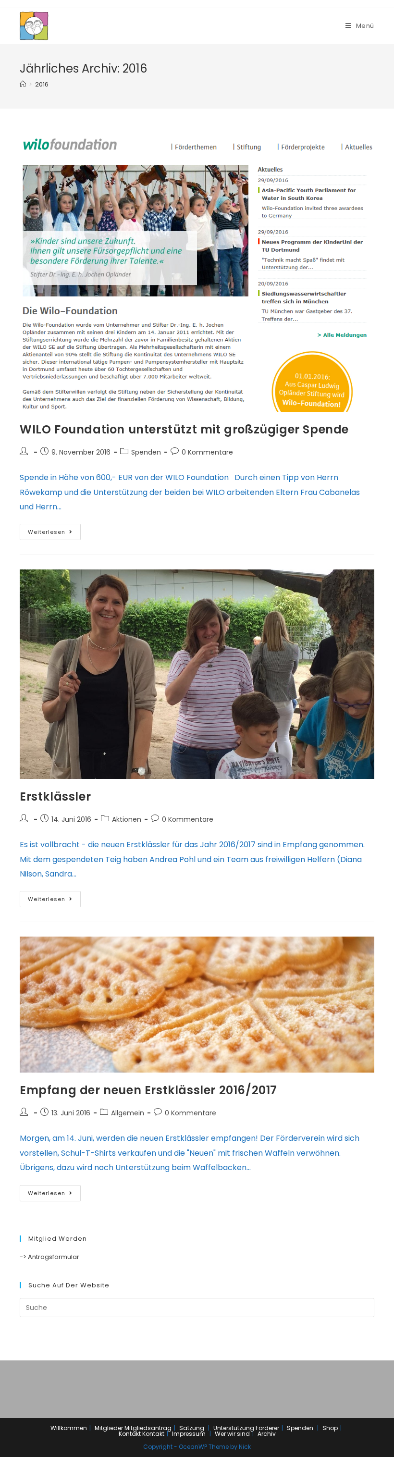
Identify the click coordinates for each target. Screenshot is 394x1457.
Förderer (267, 1428)
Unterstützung (233, 1428)
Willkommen (68, 1428)
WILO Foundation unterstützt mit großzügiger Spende (184, 429)
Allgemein (127, 1113)
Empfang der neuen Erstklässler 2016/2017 (148, 1090)
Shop (330, 1428)
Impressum (189, 1434)
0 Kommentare (207, 452)
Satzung (191, 1428)
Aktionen (126, 819)
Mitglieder (109, 1428)
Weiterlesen (46, 532)
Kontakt (130, 1434)
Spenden (146, 452)
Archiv (267, 1434)
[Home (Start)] (23, 84)
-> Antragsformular (49, 1256)
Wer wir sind (232, 1434)
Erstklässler (55, 796)
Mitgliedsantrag (148, 1428)
